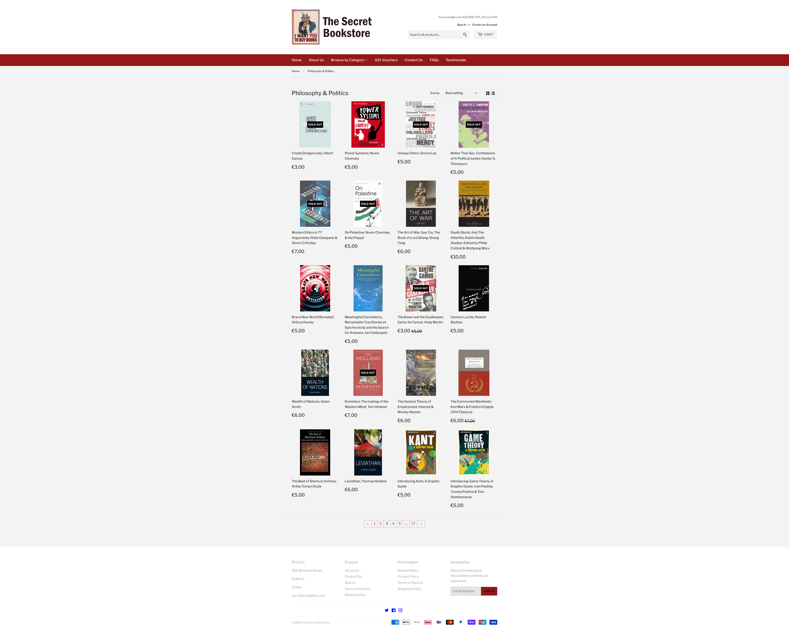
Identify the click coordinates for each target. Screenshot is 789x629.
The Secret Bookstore (316, 622)
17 (413, 523)
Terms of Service (357, 589)
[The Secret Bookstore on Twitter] (387, 611)
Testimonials (456, 60)
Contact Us (414, 60)
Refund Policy (408, 571)
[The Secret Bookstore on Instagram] (400, 611)
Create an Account (484, 24)
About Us (316, 60)
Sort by (434, 93)
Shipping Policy (409, 589)
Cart (488, 34)
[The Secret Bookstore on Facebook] (393, 611)
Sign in (461, 24)
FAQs (434, 60)
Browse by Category (348, 60)
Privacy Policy (408, 576)
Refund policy (355, 595)
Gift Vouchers (386, 60)
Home (297, 60)
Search (350, 583)
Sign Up (489, 591)
